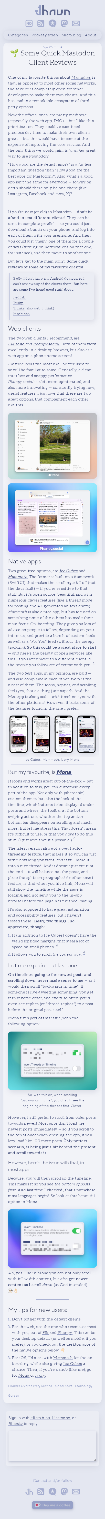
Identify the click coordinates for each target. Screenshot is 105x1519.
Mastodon (81, 77)
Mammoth (63, 1357)
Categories (18, 35)
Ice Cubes (72, 1363)
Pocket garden (45, 35)
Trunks (18, 308)
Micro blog (71, 35)
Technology (84, 1386)
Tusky (18, 302)
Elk (45, 1332)
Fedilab (19, 297)
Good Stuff (63, 1386)
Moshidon (21, 313)
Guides (13, 1396)
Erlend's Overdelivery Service (30, 1386)
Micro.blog (40, 1417)
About (90, 35)
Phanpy (65, 1332)
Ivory (40, 1375)
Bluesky (16, 1423)
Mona (23, 1375)
